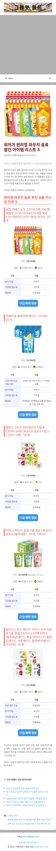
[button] (49, 78)
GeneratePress (41, 846)
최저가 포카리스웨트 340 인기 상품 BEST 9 (25, 802)
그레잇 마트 (12, 815)
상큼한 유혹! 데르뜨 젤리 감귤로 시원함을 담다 (26, 798)
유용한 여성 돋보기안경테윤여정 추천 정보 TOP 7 (29, 819)
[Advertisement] (28, 44)
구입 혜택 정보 (28, 303)
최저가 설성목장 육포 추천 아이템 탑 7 (23, 788)
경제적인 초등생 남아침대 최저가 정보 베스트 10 (28, 823)
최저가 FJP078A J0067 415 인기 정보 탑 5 (26, 805)
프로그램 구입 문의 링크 (28, 842)
